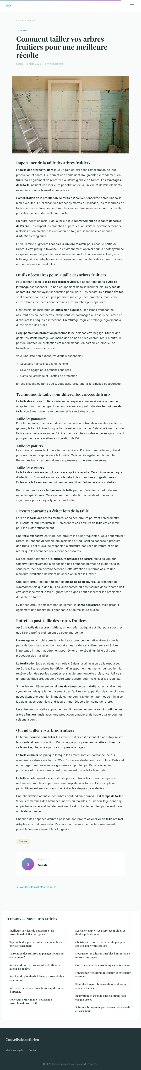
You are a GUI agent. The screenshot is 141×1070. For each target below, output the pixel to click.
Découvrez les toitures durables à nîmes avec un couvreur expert (102, 955)
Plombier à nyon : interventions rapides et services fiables (100, 986)
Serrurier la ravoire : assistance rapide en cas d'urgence (36, 989)
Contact (33, 1050)
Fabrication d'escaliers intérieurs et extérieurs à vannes (103, 974)
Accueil (20, 20)
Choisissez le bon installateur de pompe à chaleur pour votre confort (100, 943)
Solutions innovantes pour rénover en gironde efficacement (102, 1009)
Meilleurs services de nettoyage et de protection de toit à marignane (31, 932)
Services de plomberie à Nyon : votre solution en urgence (36, 978)
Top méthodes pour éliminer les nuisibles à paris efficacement (35, 943)
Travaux (31, 20)
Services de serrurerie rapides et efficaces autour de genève (34, 966)
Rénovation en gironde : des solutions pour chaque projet (100, 997)
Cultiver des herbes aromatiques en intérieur (102, 965)
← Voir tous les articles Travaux (36, 887)
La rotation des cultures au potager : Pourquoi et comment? (36, 955)
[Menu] (132, 6)
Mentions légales (15, 1050)
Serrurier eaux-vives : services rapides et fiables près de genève (100, 932)
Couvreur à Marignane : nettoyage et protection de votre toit (31, 1001)
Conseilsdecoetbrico (22, 1039)
